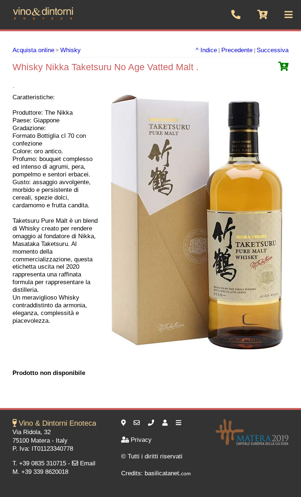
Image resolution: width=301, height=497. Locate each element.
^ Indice (206, 50)
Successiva (273, 50)
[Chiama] (152, 422)
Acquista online (33, 50)
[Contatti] (166, 422)
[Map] (124, 422)
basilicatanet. (168, 473)
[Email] (138, 422)
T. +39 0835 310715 (39, 463)
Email (87, 463)
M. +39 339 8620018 (40, 471)
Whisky (70, 50)
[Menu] (179, 422)
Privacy (141, 439)
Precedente (237, 50)
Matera (40, 440)
